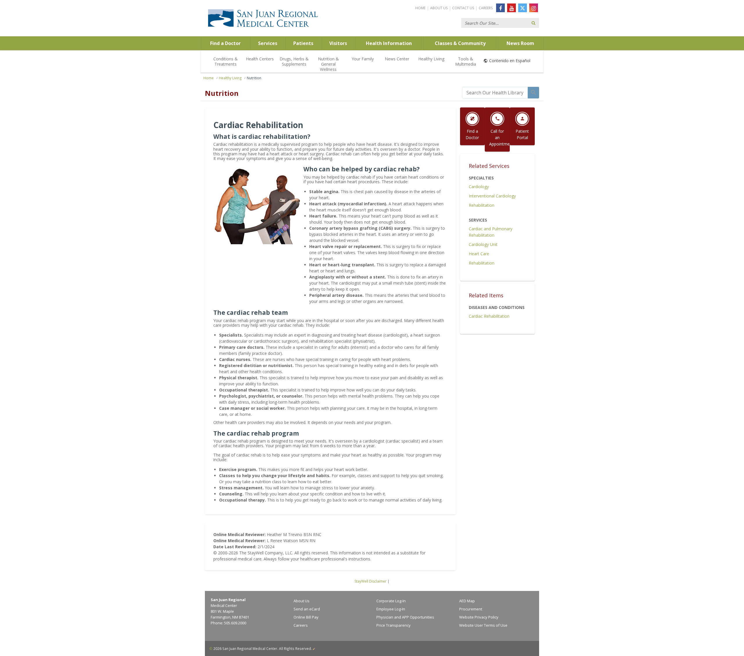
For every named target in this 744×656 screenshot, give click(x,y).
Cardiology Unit (483, 244)
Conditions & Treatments (225, 61)
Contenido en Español (509, 60)
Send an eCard (307, 609)
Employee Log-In (390, 609)
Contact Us (463, 8)
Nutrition (254, 78)
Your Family (363, 59)
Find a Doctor (225, 43)
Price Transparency (393, 625)
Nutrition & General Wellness (328, 64)
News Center (397, 59)
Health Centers (260, 59)
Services (267, 43)
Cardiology (479, 186)
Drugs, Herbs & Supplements (294, 61)
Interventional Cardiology (492, 196)
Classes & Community (460, 43)
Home (420, 8)
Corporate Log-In (391, 600)
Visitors (338, 43)
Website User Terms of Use (483, 625)
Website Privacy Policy (478, 617)
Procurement (470, 609)
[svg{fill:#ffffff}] (522, 7)
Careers (486, 8)
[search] (495, 92)
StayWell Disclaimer (371, 581)
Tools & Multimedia (465, 61)
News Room (520, 43)
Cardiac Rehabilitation (489, 316)
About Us (439, 8)
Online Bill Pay (306, 617)
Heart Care (479, 253)
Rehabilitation (481, 205)
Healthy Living (431, 59)
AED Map (467, 600)
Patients (303, 43)
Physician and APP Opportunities (405, 617)
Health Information (389, 43)
